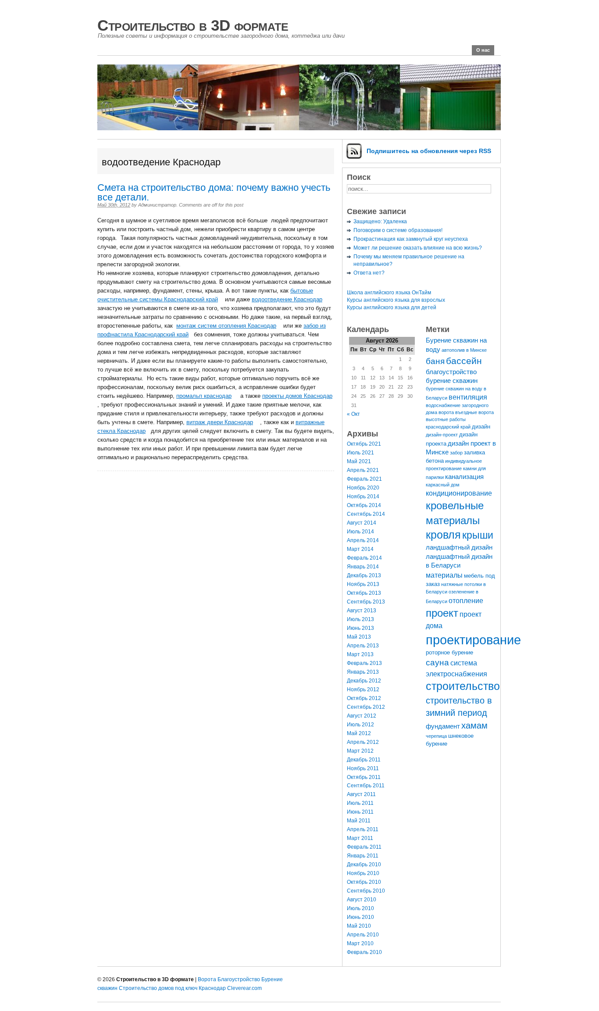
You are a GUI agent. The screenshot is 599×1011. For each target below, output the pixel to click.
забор (456, 452)
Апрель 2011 (362, 829)
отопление (466, 600)
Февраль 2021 (364, 479)
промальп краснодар (204, 396)
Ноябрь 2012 (363, 689)
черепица (436, 736)
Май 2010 (359, 926)
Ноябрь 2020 (363, 488)
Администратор (157, 204)
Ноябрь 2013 (363, 584)
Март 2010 (360, 943)
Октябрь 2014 (364, 505)
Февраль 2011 (364, 847)
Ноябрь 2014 (363, 496)
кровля (443, 535)
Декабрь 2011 (364, 760)
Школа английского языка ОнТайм (389, 292)
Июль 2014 (360, 532)
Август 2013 (361, 610)
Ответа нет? (369, 273)
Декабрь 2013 (364, 575)
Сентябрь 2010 (366, 891)
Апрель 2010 (363, 935)
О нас (483, 50)
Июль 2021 (360, 453)
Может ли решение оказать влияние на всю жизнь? (417, 248)
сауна (437, 662)
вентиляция (468, 397)
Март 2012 (360, 751)
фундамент (443, 726)
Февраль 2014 (364, 558)
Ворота (207, 979)
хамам (474, 725)
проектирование (473, 639)
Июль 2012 (360, 725)
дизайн (481, 426)
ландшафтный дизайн (459, 547)
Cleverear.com (244, 988)
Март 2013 (360, 654)
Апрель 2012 (363, 742)
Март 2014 (360, 549)
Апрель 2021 (363, 470)
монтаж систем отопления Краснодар (226, 325)
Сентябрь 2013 (366, 602)
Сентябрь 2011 (366, 785)
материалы (444, 575)
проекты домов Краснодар (297, 396)
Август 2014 (361, 523)
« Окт (353, 414)
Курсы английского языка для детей (391, 307)
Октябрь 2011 (364, 777)
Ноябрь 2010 (363, 873)
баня (435, 361)
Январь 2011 (362, 856)
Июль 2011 (360, 803)
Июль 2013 (360, 619)
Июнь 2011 (360, 812)
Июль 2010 (360, 908)
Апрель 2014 (363, 540)
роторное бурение (449, 652)
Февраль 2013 (364, 663)
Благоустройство (238, 979)
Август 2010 (361, 900)
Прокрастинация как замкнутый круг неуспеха (410, 239)
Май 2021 (359, 461)
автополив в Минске (464, 350)
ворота (446, 412)
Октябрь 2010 (364, 882)
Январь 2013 (363, 672)
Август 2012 (361, 716)
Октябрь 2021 (364, 444)
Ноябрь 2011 (363, 768)
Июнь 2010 (360, 917)
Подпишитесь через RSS (429, 150)
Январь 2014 (363, 567)
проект (442, 613)
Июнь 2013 (360, 628)
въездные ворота (474, 412)
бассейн (464, 361)
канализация (464, 476)
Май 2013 (359, 637)
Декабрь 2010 (364, 864)
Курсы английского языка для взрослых (396, 300)
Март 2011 (360, 838)
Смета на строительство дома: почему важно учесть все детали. (213, 192)
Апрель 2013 (363, 646)
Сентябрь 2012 (366, 707)
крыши (477, 535)
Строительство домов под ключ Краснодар (172, 988)
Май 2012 (359, 733)
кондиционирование (459, 493)
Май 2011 (359, 821)
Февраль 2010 (364, 952)
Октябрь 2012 (364, 698)
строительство (463, 686)
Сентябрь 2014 (366, 514)
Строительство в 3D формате (192, 25)
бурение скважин (452, 380)
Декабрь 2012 (364, 681)
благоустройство (451, 371)
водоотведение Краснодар (287, 299)
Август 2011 (361, 794)
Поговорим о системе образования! (397, 230)
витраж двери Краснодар (219, 422)
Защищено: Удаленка (380, 221)
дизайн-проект (442, 434)
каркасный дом (443, 484)
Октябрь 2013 (364, 593)
